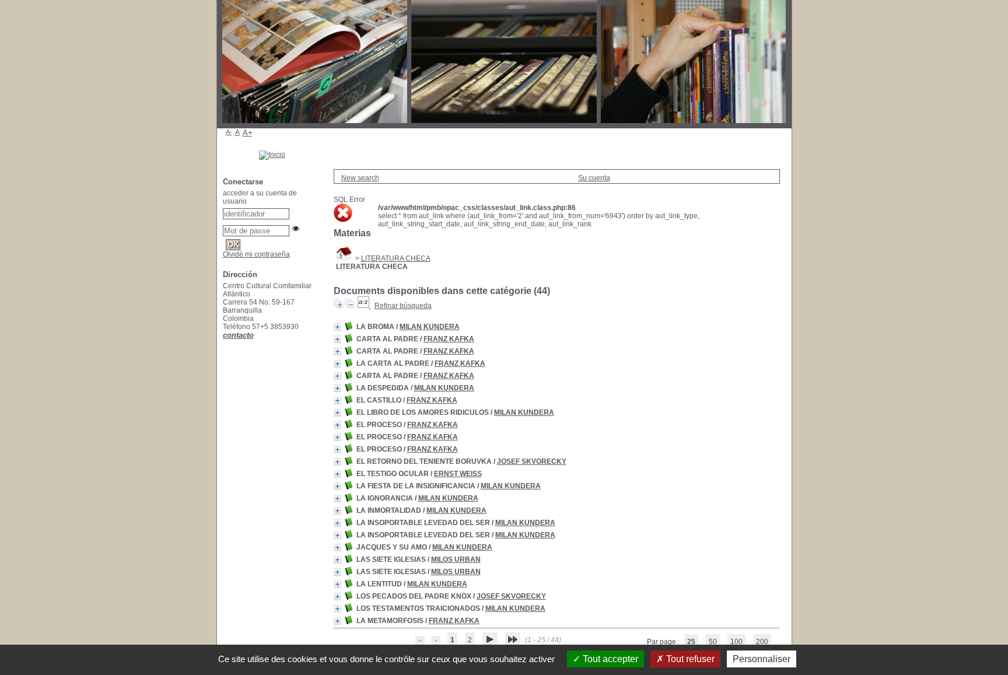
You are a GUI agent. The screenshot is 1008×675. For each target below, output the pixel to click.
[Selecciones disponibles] (364, 306)
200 (762, 642)
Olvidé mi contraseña (256, 254)
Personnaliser (761, 659)
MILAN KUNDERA (430, 327)
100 (736, 642)
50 (713, 642)
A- (229, 131)
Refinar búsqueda (403, 306)
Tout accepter (609, 659)
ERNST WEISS (458, 474)
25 (691, 642)
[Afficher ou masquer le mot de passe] (295, 228)
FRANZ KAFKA (449, 339)
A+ (248, 132)
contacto (238, 335)
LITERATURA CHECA (395, 258)
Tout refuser (689, 659)
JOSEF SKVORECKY (531, 461)
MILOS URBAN (456, 559)
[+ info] (337, 327)
